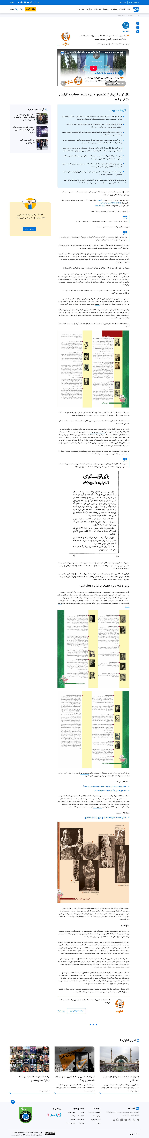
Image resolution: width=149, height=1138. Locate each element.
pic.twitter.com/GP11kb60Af (110, 203)
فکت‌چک (120, 776)
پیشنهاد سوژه (70, 1123)
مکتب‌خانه (97, 9)
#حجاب (99, 200)
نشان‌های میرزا (95, 1119)
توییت (97, 304)
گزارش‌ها (89, 9)
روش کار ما (123, 2)
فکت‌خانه (122, 9)
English (12, 2)
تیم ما (98, 1123)
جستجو (72, 1119)
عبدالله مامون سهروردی (97, 432)
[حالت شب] (21, 9)
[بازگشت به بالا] (13, 1102)
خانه (128, 9)
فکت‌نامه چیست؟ (134, 2)
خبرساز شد (106, 194)
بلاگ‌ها (72, 1116)
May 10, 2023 (100, 206)
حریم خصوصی (134, 1133)
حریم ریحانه (107, 312)
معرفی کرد (94, 301)
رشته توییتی (78, 301)
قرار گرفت (119, 262)
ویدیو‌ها (105, 9)
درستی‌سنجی (120, 15)
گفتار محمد (110, 434)
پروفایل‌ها (113, 9)
